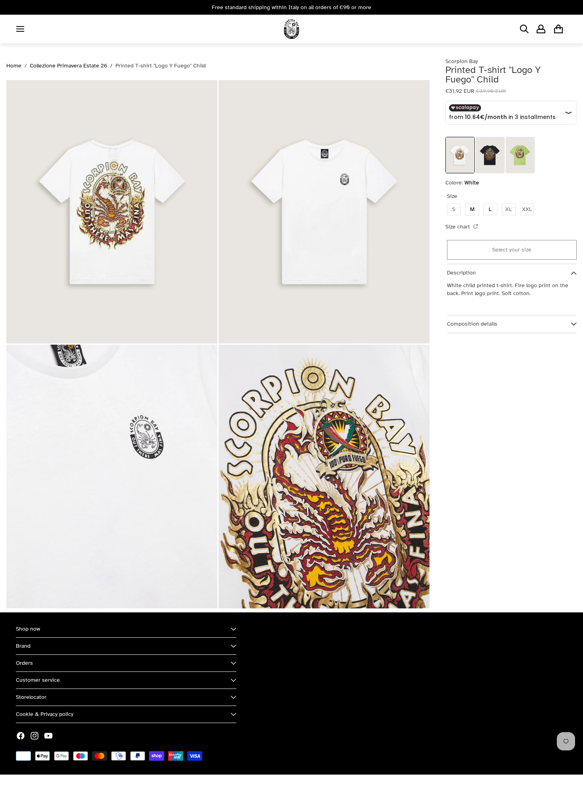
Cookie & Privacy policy (44, 714)
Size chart (458, 226)
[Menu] (20, 29)
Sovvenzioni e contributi (103, 786)
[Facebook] (20, 735)
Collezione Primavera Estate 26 (68, 65)
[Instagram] (34, 735)
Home (13, 65)
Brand (23, 646)
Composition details (472, 324)
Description (461, 273)
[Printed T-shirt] (490, 155)
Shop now (28, 628)
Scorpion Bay (52, 786)
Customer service (38, 680)
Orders (24, 663)
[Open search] (524, 29)
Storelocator (31, 697)
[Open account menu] (541, 29)
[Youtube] (48, 735)
